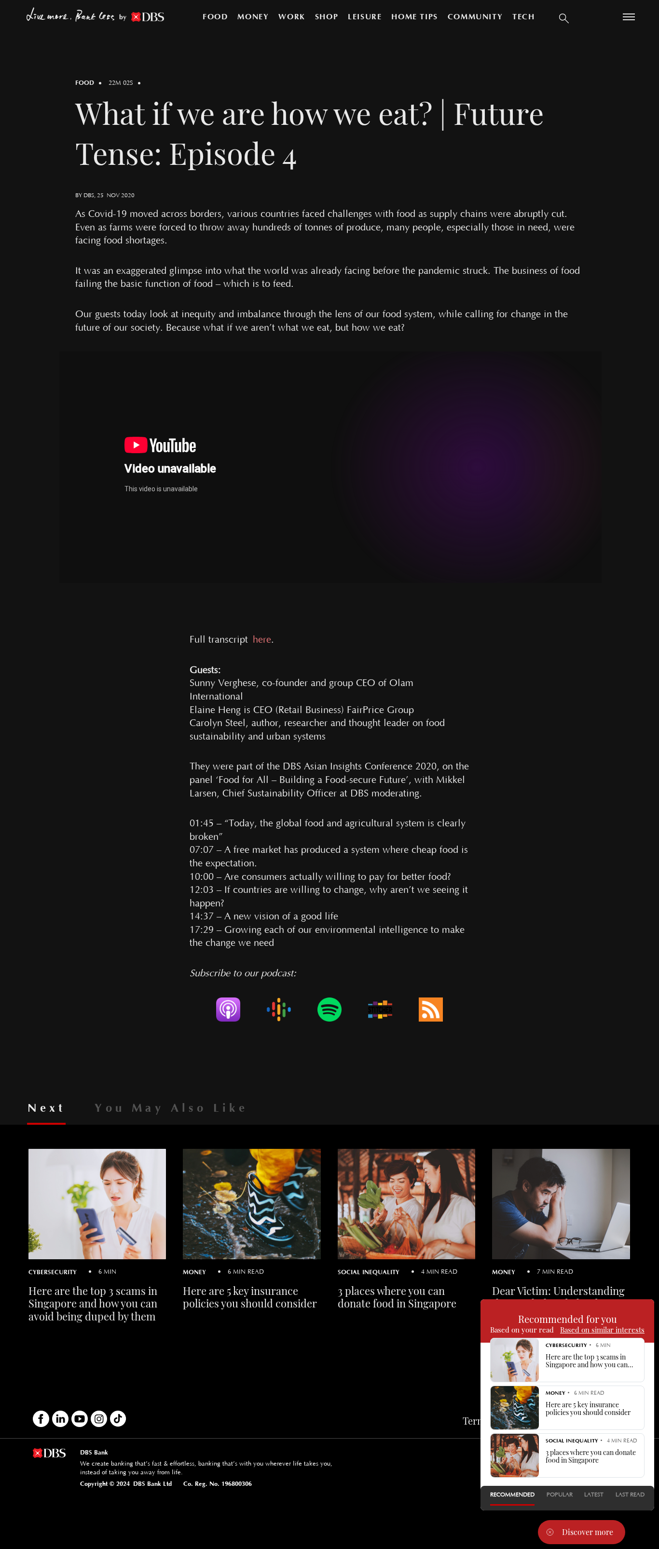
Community (475, 17)
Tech (523, 17)
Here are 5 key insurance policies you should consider (250, 1296)
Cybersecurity (52, 1272)
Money (253, 17)
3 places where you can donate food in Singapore (397, 1296)
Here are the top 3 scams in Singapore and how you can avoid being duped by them (92, 1303)
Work (291, 17)
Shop (326, 17)
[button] (564, 17)
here (262, 639)
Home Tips (414, 17)
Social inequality (368, 1272)
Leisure (365, 17)
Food (215, 17)
